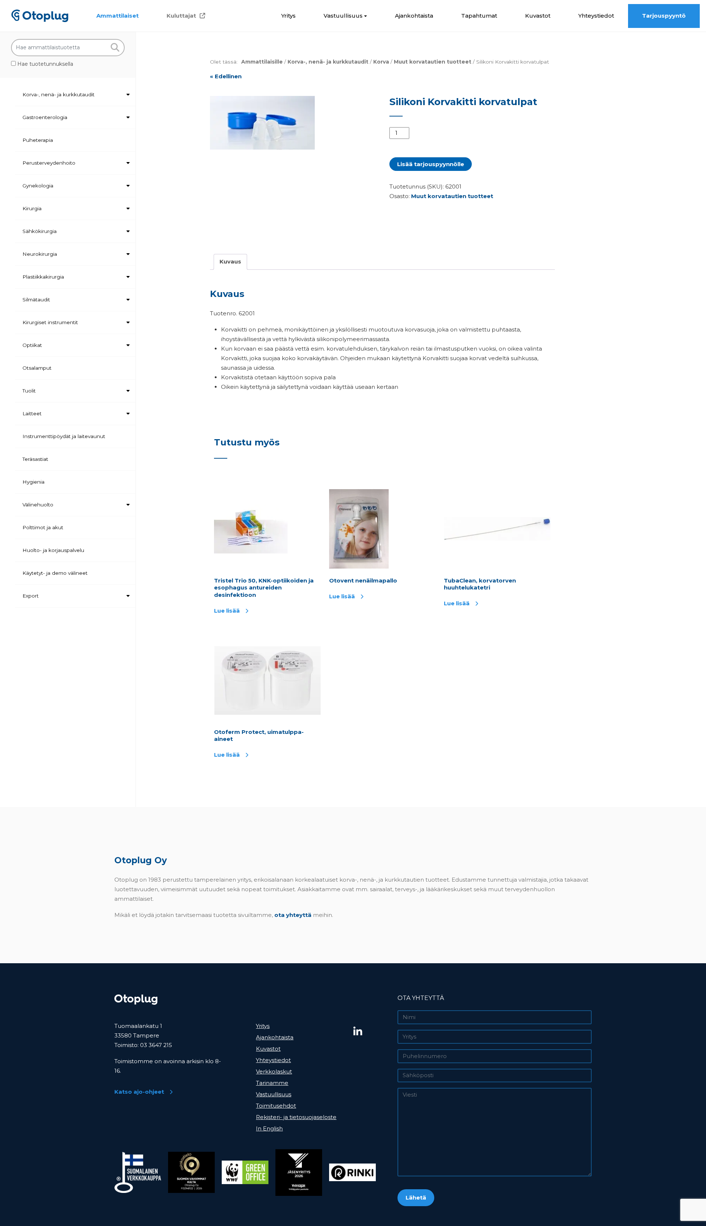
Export (30, 596)
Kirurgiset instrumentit (50, 322)
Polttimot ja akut (42, 527)
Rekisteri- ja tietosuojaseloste (296, 1117)
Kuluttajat (181, 15)
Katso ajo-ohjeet (139, 1091)
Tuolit (29, 391)
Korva (381, 62)
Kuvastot (537, 15)
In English (269, 1128)
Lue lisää (227, 610)
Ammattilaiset (117, 15)
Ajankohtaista (414, 15)
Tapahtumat (479, 15)
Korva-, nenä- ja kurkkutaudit (58, 94)
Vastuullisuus (343, 15)
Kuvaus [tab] (230, 261)
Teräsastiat (35, 459)
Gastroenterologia (44, 117)
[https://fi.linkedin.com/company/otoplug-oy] (372, 1031)
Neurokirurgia (39, 254)
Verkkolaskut (274, 1071)
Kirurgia (32, 208)
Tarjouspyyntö (664, 15)
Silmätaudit (36, 299)
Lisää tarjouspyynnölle (430, 164)
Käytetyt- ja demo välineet (55, 573)
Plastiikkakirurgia (43, 277)
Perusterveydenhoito (48, 163)
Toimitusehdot (276, 1105)
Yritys (288, 15)
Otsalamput (36, 368)
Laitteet (32, 413)
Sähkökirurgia (39, 231)
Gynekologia (37, 186)
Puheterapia (37, 140)
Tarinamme (272, 1082)
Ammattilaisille (262, 62)
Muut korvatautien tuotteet (432, 62)
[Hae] (115, 47)
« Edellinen (226, 76)
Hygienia (33, 482)
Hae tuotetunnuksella (44, 64)
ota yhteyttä (292, 914)
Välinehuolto (37, 505)
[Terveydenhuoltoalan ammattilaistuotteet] (39, 16)
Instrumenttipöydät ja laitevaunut (63, 436)
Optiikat (32, 345)
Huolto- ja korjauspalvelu (53, 550)
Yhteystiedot (596, 15)
